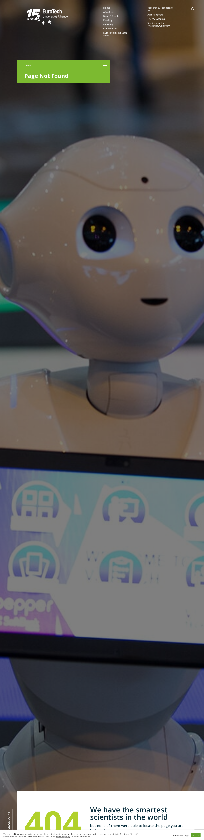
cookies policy (63, 836)
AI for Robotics (155, 14)
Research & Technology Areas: (160, 9)
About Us (108, 11)
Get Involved (110, 28)
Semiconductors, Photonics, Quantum (159, 24)
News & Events (111, 16)
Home (106, 7)
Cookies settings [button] (180, 835)
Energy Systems (156, 18)
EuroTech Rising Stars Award (115, 34)
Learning (108, 24)
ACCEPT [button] (195, 835)
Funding (107, 20)
